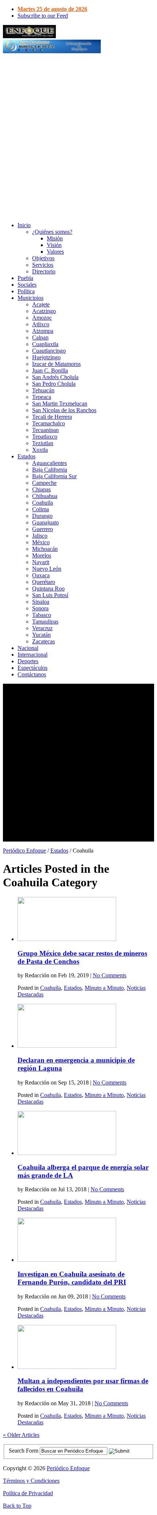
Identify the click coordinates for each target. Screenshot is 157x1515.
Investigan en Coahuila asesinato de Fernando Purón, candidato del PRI (72, 1278)
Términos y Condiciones (31, 1481)
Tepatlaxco (44, 436)
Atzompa (42, 331)
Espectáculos (32, 668)
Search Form (23, 1450)
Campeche (44, 483)
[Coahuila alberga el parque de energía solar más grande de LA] (67, 1153)
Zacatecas (43, 641)
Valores (55, 251)
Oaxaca (41, 575)
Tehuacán (43, 390)
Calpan (40, 337)
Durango (42, 516)
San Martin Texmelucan (59, 403)
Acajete (41, 304)
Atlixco (40, 324)
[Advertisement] (78, 137)
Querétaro (43, 582)
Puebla (25, 278)
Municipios (30, 298)
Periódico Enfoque (24, 850)
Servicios (42, 265)
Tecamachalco (48, 423)
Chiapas (41, 489)
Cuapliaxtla (45, 344)
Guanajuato (45, 522)
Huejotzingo (46, 357)
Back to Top (17, 1506)
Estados (26, 456)
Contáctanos (32, 674)
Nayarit (40, 562)
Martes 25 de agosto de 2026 (52, 9)
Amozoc (42, 318)
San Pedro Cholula (54, 384)
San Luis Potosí (50, 595)
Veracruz (42, 628)
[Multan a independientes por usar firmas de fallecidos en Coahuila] (67, 1367)
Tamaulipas (45, 621)
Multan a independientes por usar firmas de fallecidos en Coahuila (83, 1385)
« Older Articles (21, 1435)
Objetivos (43, 258)
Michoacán (45, 549)
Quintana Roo (48, 588)
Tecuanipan (45, 430)
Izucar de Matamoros (56, 364)
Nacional (28, 648)
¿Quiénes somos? (52, 232)
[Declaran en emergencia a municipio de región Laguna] (67, 1046)
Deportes (28, 661)
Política (26, 291)
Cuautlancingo (49, 351)
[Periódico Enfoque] (29, 36)
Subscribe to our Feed (43, 15)
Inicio (24, 225)
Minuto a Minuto (104, 988)
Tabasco (41, 615)
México (41, 542)
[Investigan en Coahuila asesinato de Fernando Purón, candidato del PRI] (67, 1260)
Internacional (32, 654)
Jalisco (39, 536)
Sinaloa (40, 602)
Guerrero (42, 529)
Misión (55, 238)
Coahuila (42, 502)
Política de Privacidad (28, 1493)
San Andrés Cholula (55, 377)
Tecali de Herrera (52, 417)
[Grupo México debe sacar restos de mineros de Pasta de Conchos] (67, 939)
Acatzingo (44, 311)
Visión (54, 245)
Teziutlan (42, 443)
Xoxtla (40, 450)
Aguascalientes (49, 463)
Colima (40, 509)
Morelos (41, 555)
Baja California (49, 469)
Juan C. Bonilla (50, 370)
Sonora (40, 608)
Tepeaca (41, 397)
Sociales (27, 284)
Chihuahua (44, 496)
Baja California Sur (54, 476)
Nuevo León (46, 569)
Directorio (43, 271)
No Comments (109, 975)
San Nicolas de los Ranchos (64, 410)
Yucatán (41, 635)
